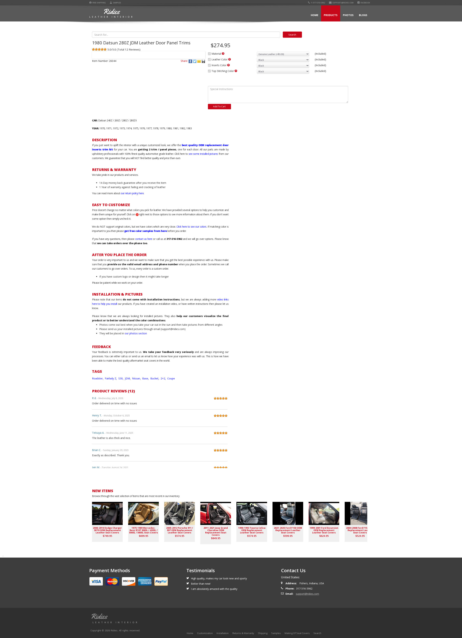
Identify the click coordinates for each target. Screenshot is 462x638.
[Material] (223, 53)
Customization (205, 633)
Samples (117, 2)
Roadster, (98, 378)
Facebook (365, 2)
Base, (146, 378)
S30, (121, 378)
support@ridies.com (343, 2)
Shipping (262, 633)
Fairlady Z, (111, 378)
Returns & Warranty (243, 633)
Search (317, 633)
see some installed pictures (203, 153)
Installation (223, 633)
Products (330, 15)
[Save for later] (203, 61)
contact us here (143, 239)
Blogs (363, 15)
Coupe (171, 378)
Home (314, 15)
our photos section (136, 333)
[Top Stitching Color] (236, 71)
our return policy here (132, 193)
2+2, (164, 378)
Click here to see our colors (191, 226)
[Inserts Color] (228, 65)
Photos (348, 15)
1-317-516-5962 (318, 2)
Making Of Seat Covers (297, 633)
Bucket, (155, 378)
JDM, (128, 378)
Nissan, (136, 378)
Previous (96, 52)
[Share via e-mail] (199, 61)
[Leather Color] (229, 59)
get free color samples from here (145, 231)
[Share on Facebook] (191, 61)
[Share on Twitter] (195, 61)
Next (200, 52)
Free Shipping (99, 2)
